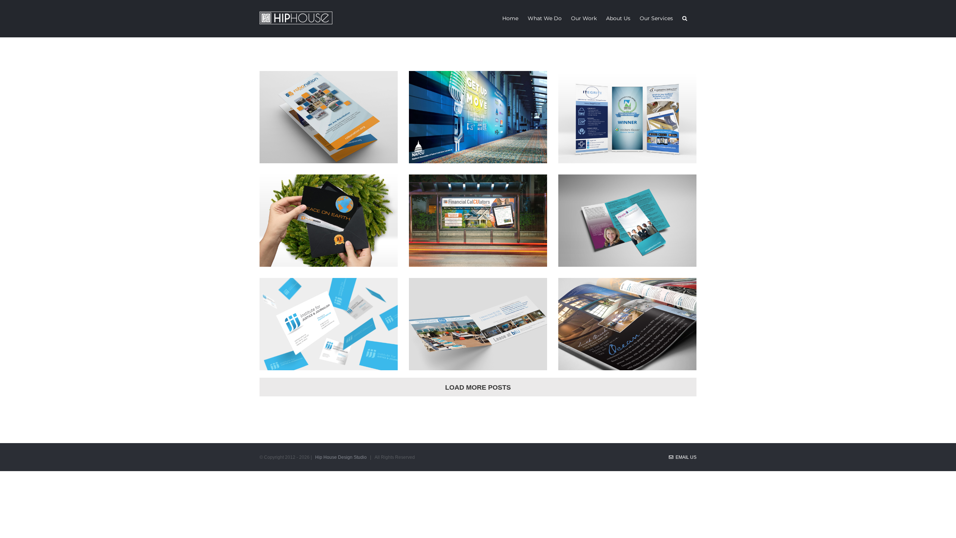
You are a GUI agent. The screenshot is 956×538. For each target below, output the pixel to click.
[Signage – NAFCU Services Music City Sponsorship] (478, 78)
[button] (684, 18)
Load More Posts (478, 387)
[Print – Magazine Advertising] (627, 285)
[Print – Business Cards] (329, 285)
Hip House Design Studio (341, 457)
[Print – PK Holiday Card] (329, 181)
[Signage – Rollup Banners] (627, 78)
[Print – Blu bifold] (478, 285)
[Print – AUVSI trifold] (329, 78)
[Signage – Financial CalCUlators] (478, 181)
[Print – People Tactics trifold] (627, 181)
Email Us (684, 457)
